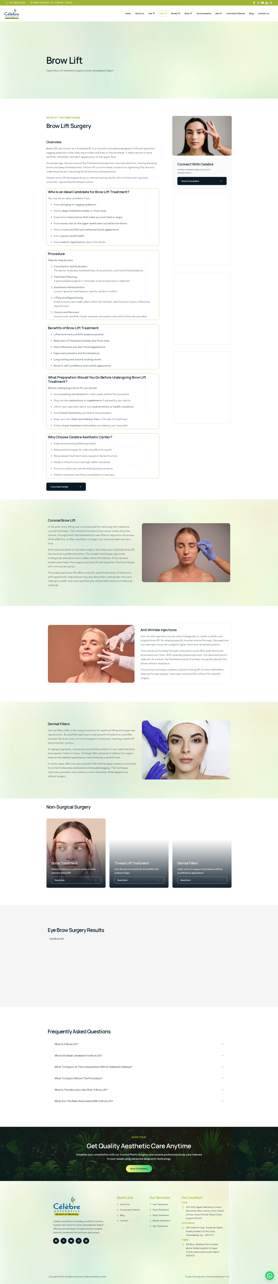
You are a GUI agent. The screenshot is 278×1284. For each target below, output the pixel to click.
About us (139, 13)
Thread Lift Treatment (131, 863)
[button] (269, 1275)
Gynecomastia (203, 13)
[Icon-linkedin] (266, 2)
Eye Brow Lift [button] (57, 938)
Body (187, 13)
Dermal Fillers (187, 863)
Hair (150, 13)
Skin (217, 13)
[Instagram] (271, 2)
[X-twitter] (258, 2)
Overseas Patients (235, 13)
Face (161, 13)
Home (128, 13)
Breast (174, 13)
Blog (251, 13)
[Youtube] (262, 2)
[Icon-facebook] (254, 2)
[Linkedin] (86, 1241)
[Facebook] (56, 1241)
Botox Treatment (64, 863)
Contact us (263, 13)
